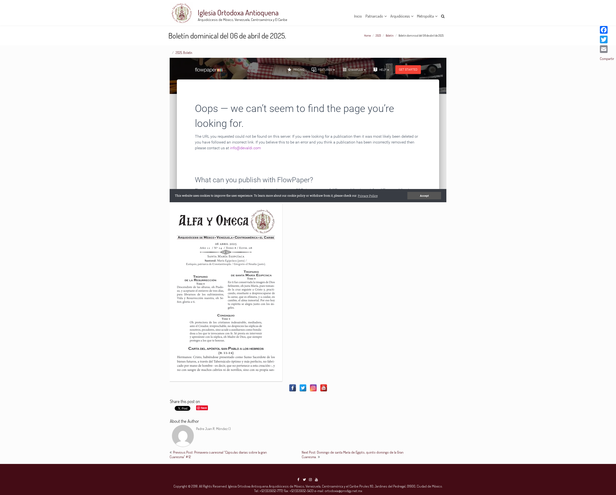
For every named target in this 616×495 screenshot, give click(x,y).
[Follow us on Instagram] (310, 479)
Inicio (358, 16)
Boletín (390, 35)
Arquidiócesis (400, 16)
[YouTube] (323, 387)
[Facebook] (292, 387)
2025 (378, 35)
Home (367, 35)
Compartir (607, 58)
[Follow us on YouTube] (316, 479)
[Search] (443, 15)
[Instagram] (313, 387)
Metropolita (425, 16)
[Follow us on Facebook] (298, 479)
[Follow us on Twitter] (304, 479)
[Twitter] (303, 387)
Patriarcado (374, 16)
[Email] (607, 49)
